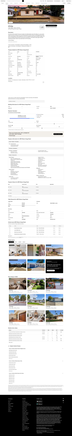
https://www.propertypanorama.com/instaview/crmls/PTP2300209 (20, 167)
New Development (25, 420)
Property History (22, 3)
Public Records (28, 3)
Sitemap (23, 430)
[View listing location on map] (42, 27)
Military (23, 424)
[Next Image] (25, 250)
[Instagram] (63, 398)
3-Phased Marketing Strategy (26, 404)
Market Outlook (24, 406)
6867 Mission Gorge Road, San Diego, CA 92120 (15, 335)
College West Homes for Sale (12, 353)
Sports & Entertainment (25, 423)
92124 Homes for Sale (11, 378)
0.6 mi (59, 228)
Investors (9, 404)
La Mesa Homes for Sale (12, 364)
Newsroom (9, 411)
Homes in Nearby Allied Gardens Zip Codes (16, 373)
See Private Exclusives (50, 270)
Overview (7, 3)
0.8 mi (59, 230)
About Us (9, 400)
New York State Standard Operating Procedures (42, 428)
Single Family (19, 56)
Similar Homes (37, 3)
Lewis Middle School (17, 230)
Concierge (23, 400)
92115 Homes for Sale (11, 381)
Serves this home (41, 228)
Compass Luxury (24, 410)
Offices (9, 410)
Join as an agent (10, 406)
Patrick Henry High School (18, 232)
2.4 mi (59, 232)
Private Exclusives (24, 402)
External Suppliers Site (25, 427)
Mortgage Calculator (25, 412)
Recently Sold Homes (25, 428)
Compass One (24, 407)
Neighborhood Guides (25, 419)
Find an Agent (24, 411)
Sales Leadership (10, 403)
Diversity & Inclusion (25, 418)
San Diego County (19, 59)
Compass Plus (24, 415)
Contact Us (10, 408)
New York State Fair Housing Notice (41, 427)
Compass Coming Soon (25, 403)
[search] (23, 1)
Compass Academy (25, 414)
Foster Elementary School (18, 228)
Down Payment (38, 125)
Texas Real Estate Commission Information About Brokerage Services (45, 425)
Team (9, 402)
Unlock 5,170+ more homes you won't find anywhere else (53, 265)
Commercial (24, 422)
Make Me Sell (24, 408)
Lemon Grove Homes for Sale (12, 369)
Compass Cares (24, 416)
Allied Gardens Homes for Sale (13, 350)
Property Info (16, 3)
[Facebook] (63, 400)
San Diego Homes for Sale (12, 362)
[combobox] (14, 1)
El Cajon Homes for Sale (12, 367)
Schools (33, 3)
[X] (63, 402)
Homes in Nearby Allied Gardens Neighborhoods (17, 348)
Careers (9, 407)
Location (11, 3)
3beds (9, 27)
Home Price (10, 125)
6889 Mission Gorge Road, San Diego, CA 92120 (15, 340)
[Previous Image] (10, 250)
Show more (10, 358)
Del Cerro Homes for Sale (12, 355)
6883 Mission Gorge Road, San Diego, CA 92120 (15, 333)
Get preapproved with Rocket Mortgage (51, 27)
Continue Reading (11, 40)
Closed (18, 51)
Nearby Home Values (44, 3)
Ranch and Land (24, 426)
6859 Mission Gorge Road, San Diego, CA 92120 (15, 338)
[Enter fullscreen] (43, 82)
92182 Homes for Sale (11, 376)
